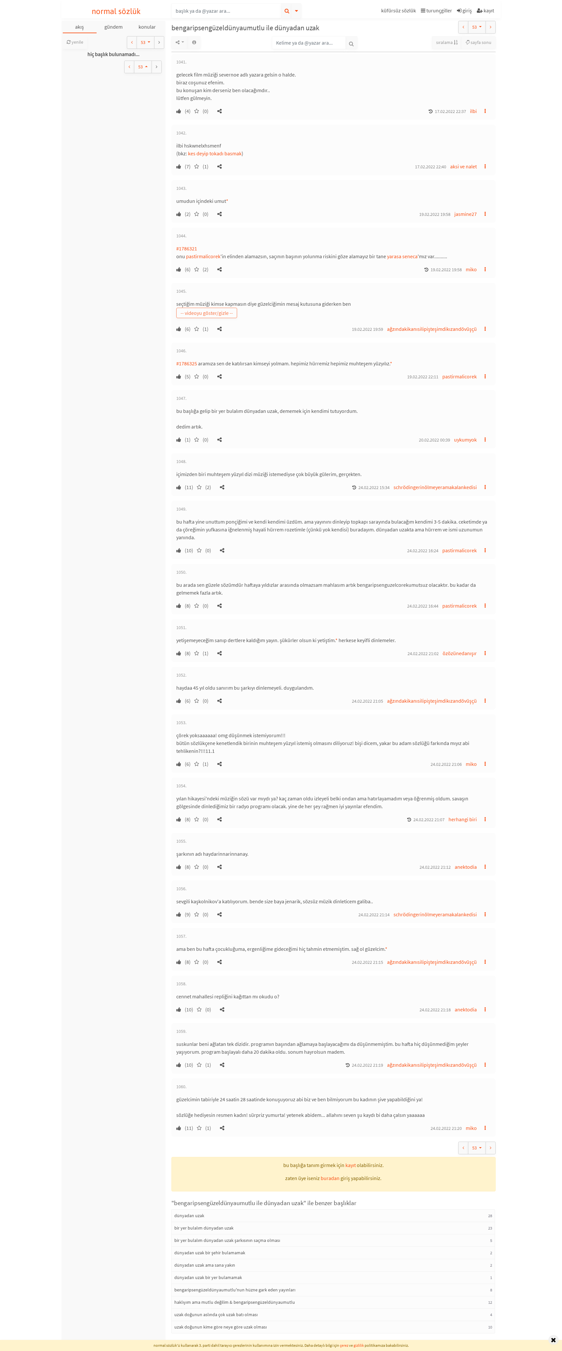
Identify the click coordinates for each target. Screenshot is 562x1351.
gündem (113, 26)
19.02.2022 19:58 (434, 214)
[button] (399, 11)
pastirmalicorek (203, 256)
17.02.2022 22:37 (450, 111)
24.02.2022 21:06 (446, 764)
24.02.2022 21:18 (435, 1010)
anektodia (466, 867)
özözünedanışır (460, 653)
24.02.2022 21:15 (367, 962)
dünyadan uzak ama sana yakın (204, 1265)
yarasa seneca (402, 256)
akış (79, 26)
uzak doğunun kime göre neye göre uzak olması (220, 1327)
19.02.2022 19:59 (367, 329)
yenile (77, 42)
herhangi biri (462, 819)
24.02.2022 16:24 (422, 551)
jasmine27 (465, 214)
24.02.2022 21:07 (429, 820)
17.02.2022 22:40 (430, 167)
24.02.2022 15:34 (374, 487)
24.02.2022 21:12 (435, 867)
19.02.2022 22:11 (422, 377)
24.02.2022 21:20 (446, 1128)
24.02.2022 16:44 (422, 606)
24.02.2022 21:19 (367, 1065)
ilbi (473, 111)
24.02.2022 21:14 (374, 915)
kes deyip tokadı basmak (215, 153)
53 (143, 42)
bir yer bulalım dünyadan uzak (204, 1228)
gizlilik (359, 1345)
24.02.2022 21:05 (367, 701)
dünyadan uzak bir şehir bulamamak (209, 1253)
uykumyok (465, 439)
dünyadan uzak (189, 1215)
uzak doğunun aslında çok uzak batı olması (216, 1314)
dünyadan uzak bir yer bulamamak (208, 1277)
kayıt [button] (350, 1165)
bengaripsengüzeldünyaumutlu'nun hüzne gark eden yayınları (234, 1290)
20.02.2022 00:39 (434, 440)
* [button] (227, 201)
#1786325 (186, 363)
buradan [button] (330, 1178)
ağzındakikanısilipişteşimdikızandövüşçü (432, 329)
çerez (344, 1345)
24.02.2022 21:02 (423, 653)
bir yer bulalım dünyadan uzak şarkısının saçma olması (227, 1240)
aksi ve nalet (463, 166)
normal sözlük (116, 11)
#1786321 (186, 248)
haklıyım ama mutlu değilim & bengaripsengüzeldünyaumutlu (234, 1302)
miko (471, 269)
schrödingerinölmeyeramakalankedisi (435, 487)
